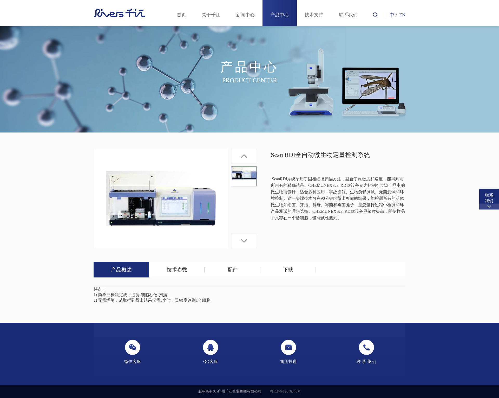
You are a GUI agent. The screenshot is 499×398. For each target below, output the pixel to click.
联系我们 (348, 14)
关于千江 (211, 14)
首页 (181, 14)
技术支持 (314, 14)
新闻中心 (245, 14)
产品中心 (279, 14)
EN (402, 14)
